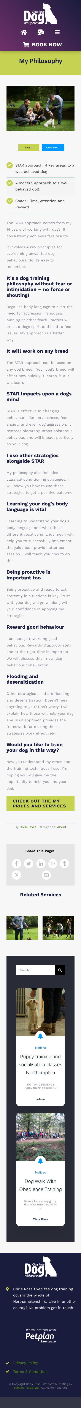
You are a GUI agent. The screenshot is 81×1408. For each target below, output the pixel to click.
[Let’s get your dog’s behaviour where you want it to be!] (58, 928)
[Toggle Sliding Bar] (57, 32)
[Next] (71, 927)
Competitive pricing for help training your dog (22, 917)
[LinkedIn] (41, 863)
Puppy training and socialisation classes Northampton (40, 1065)
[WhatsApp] (52, 863)
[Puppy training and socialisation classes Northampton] (40, 991)
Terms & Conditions (31, 1371)
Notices (40, 1047)
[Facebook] (16, 863)
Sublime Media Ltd (26, 1387)
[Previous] (9, 927)
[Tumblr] (64, 863)
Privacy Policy (25, 1363)
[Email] (46, 875)
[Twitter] (28, 863)
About (61, 827)
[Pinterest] (16, 875)
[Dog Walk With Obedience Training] (40, 1116)
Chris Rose (28, 827)
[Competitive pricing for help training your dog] (22, 928)
